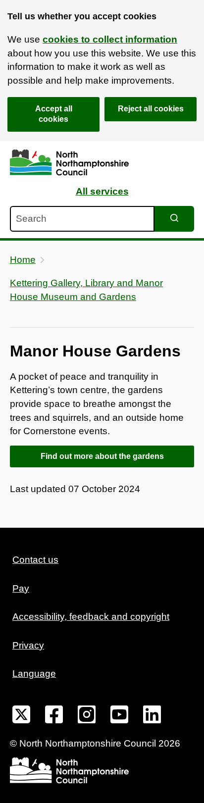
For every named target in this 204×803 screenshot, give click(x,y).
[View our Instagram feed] (86, 716)
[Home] (69, 163)
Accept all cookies (53, 113)
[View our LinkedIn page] (152, 716)
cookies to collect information (110, 39)
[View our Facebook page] (54, 716)
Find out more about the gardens (102, 456)
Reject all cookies (151, 108)
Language (34, 673)
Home (23, 259)
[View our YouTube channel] (119, 716)
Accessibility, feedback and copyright (90, 616)
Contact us (35, 559)
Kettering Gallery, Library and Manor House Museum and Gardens (86, 290)
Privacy (28, 645)
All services (102, 191)
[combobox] (82, 219)
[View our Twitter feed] (21, 716)
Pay (20, 588)
